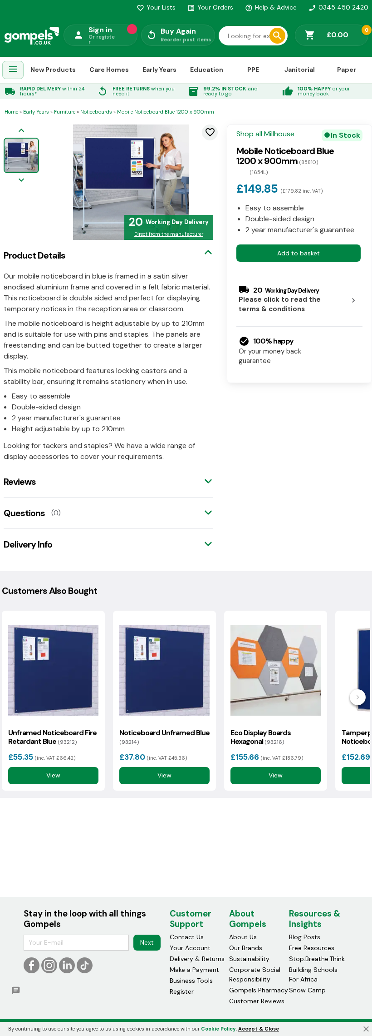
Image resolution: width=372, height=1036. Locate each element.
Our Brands (245, 948)
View (53, 775)
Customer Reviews (256, 1001)
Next (147, 942)
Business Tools (191, 980)
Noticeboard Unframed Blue (164, 737)
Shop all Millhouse (265, 134)
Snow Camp (307, 990)
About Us (243, 937)
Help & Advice (271, 7)
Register (182, 991)
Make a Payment (194, 970)
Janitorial (299, 69)
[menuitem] (13, 70)
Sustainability (249, 959)
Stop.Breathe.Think (317, 959)
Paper (346, 69)
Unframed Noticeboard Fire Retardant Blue (52, 737)
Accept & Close (258, 1029)
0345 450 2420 (338, 7)
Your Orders (210, 7)
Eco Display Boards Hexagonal (260, 737)
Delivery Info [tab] (28, 544)
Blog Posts (304, 937)
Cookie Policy (218, 1029)
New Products (53, 69)
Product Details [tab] (34, 255)
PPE (253, 69)
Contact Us (187, 937)
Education (206, 69)
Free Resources (311, 948)
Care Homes (109, 69)
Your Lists (156, 7)
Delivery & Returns (197, 959)
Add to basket (298, 253)
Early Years (159, 69)
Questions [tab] (24, 513)
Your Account (190, 948)
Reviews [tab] (20, 482)
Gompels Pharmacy (258, 990)
